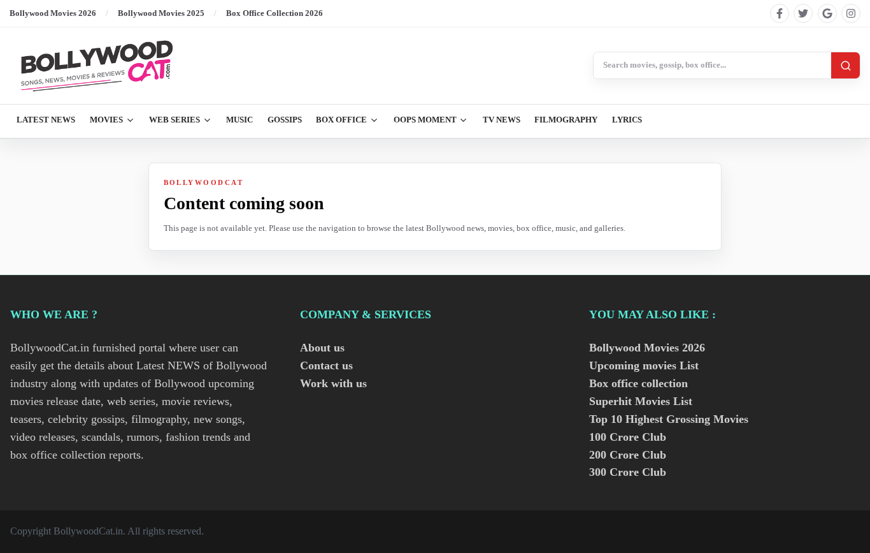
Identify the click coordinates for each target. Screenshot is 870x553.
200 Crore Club (627, 454)
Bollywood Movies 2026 (53, 13)
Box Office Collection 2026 (274, 13)
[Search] (845, 65)
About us (322, 347)
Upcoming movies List (644, 365)
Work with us (333, 383)
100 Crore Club (627, 437)
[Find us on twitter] (803, 13)
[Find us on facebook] (779, 13)
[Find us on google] (827, 13)
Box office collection (638, 383)
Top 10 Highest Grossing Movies (668, 419)
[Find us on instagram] (850, 13)
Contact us (326, 365)
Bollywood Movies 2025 (161, 13)
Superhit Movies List (640, 401)
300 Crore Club (627, 472)
